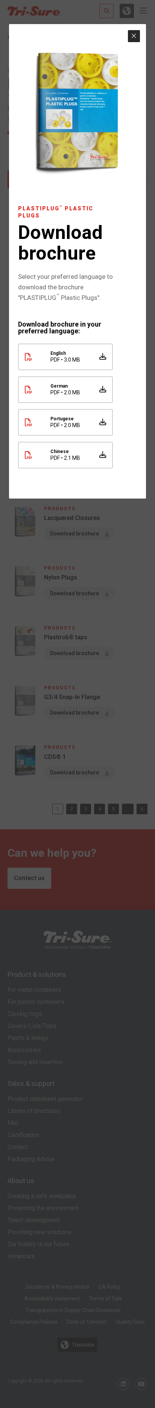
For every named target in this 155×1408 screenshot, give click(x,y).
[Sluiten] (134, 36)
